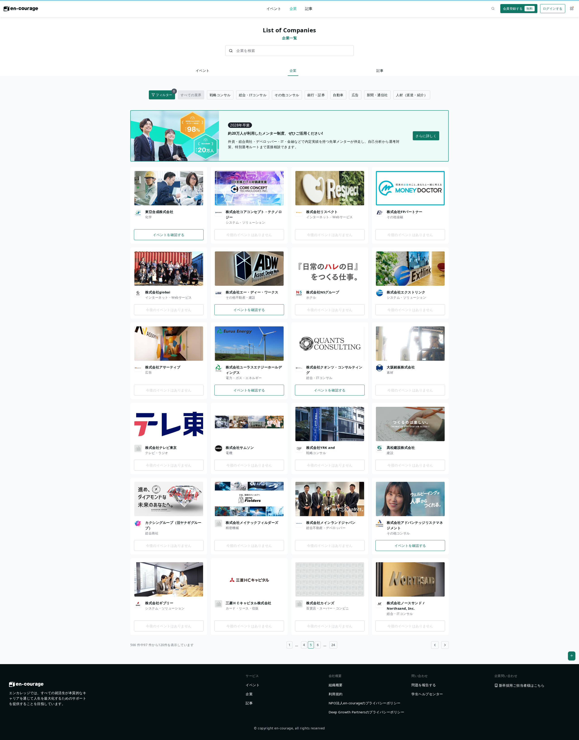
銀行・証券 (316, 95)
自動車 (338, 95)
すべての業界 (191, 95)
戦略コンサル (220, 95)
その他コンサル (287, 95)
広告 (355, 95)
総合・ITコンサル (253, 95)
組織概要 (336, 685)
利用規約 (336, 694)
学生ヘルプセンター (427, 694)
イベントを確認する (169, 234)
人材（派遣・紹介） (412, 95)
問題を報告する (423, 685)
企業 (293, 8)
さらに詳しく (426, 135)
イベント (273, 8)
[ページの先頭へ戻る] (571, 655)
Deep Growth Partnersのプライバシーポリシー (366, 712)
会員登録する (518, 8)
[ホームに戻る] (21, 9)
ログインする (552, 8)
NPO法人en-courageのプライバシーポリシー (365, 703)
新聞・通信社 (377, 95)
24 (333, 645)
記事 (309, 8)
